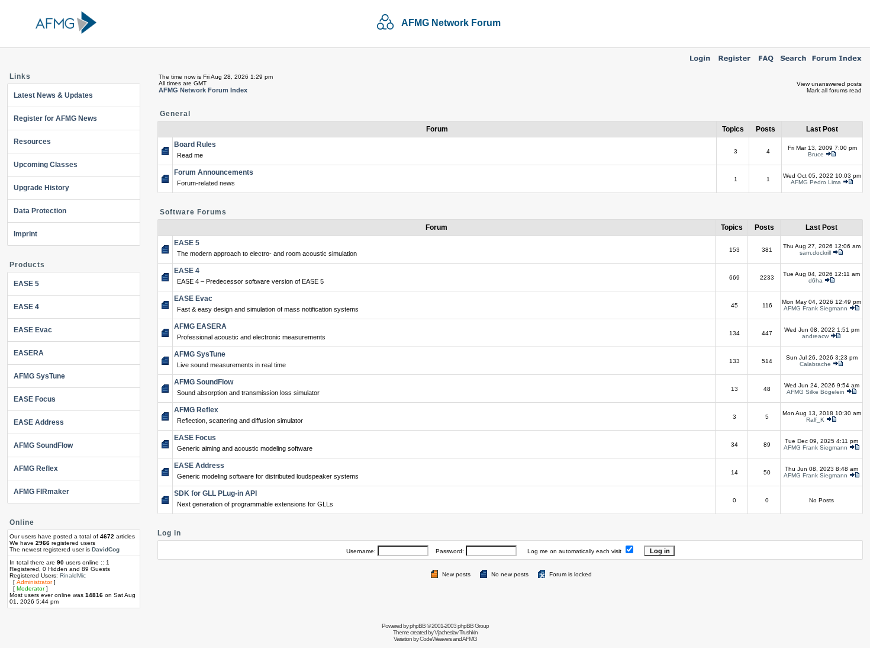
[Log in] (699, 62)
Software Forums (193, 212)
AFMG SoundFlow (43, 445)
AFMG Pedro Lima (816, 182)
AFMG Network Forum (451, 23)
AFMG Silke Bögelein (816, 392)
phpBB (418, 626)
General (175, 114)
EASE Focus (35, 399)
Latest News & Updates (53, 95)
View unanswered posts (829, 84)
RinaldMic (73, 575)
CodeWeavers (436, 639)
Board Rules (195, 144)
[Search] (793, 62)
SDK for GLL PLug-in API (215, 493)
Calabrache (815, 364)
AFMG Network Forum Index (203, 90)
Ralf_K (815, 419)
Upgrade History (41, 188)
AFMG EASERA (200, 326)
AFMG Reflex (36, 468)
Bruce (816, 154)
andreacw (815, 336)
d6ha (815, 280)
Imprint (25, 234)
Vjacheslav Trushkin (456, 632)
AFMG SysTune (39, 376)
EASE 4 (26, 307)
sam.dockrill (815, 252)
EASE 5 (26, 284)
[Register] (734, 62)
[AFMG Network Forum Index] (837, 62)
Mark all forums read (834, 90)
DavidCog (106, 549)
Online (21, 522)
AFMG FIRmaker (41, 491)
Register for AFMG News (55, 118)
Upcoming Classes (46, 165)
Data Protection (40, 211)
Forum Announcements (213, 172)
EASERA (29, 353)
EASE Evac (33, 330)
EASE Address (39, 422)
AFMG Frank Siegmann (816, 308)
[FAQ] (766, 62)
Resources (32, 141)
